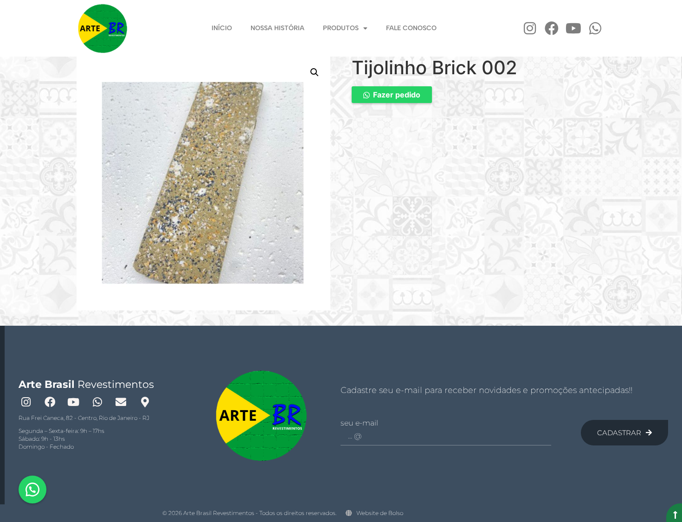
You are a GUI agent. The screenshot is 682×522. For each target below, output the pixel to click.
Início (222, 28)
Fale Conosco (411, 28)
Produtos (341, 28)
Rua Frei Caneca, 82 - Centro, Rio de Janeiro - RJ (84, 417)
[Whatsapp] (595, 28)
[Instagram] (530, 28)
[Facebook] (551, 28)
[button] (314, 72)
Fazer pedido (396, 94)
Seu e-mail (359, 423)
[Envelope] (121, 401)
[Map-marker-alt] (144, 401)
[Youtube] (573, 28)
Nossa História (277, 28)
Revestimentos (86, 384)
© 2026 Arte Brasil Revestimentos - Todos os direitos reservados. (249, 512)
